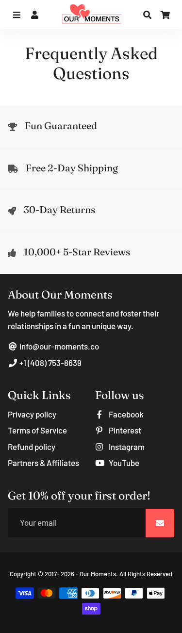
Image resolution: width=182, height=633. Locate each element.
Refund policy (31, 446)
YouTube (123, 462)
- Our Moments (96, 574)
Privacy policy (32, 414)
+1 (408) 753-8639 (50, 362)
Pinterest (124, 430)
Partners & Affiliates (43, 462)
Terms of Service (37, 430)
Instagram (126, 446)
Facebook (125, 414)
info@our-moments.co (58, 346)
